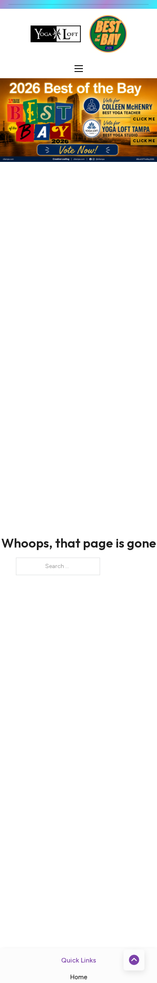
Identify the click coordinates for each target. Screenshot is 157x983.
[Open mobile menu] (79, 68)
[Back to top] (134, 960)
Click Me (144, 119)
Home (79, 977)
